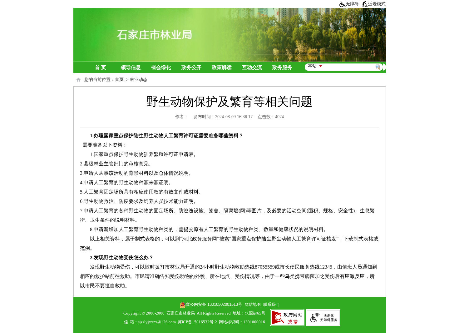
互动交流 (252, 67)
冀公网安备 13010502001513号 (214, 304)
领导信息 (131, 67)
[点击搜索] (379, 59)
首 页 (100, 67)
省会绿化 (161, 67)
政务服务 (282, 67)
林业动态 (138, 79)
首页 (119, 79)
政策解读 (222, 67)
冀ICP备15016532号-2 (197, 322)
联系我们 (271, 304)
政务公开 (191, 67)
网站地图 (251, 304)
